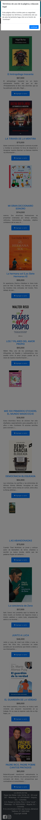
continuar (34, 27)
